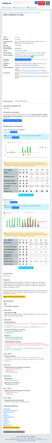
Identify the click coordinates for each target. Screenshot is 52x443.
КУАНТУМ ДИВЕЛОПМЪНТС (10, 410)
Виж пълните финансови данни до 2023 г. (15, 296)
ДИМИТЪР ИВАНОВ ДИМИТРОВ (14, 337)
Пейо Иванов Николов (29, 70)
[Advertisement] (27, 26)
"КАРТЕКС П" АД (10, 333)
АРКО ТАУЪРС (6, 409)
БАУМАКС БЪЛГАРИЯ (8, 412)
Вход (48, 4)
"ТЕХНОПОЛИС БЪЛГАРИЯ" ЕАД (14, 331)
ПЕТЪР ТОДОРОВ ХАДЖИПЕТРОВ (30, 67)
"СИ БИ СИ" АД (38, 76)
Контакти (39, 438)
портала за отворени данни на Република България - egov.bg (34, 439)
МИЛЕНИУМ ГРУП (8, 425)
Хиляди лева (7, 132)
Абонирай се (41, 3)
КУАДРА (5, 423)
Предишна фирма (9, 432)
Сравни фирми (7, 7)
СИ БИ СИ (5, 420)
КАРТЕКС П (6, 418)
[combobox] (24, 2)
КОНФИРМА (6, 422)
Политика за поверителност (28, 438)
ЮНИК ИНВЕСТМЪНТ (8, 417)
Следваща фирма (19, 432)
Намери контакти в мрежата (24, 59)
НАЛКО (5, 413)
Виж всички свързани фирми (12, 427)
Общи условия (15, 438)
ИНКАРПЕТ (6, 415)
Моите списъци (32, 7)
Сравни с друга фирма (27, 195)
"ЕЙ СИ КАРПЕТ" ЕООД (11, 372)
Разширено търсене (19, 7)
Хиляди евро (14, 132)
